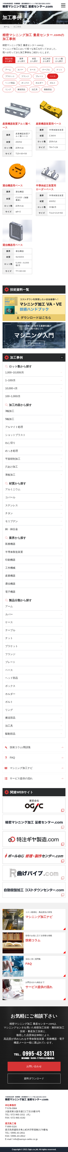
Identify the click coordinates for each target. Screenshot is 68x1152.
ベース (9, 670)
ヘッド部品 (11, 678)
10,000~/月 (11, 388)
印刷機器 (10, 559)
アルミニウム (12, 489)
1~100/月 (10, 380)
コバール (10, 497)
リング (9, 709)
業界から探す (17, 537)
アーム (9, 606)
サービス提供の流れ (21, 778)
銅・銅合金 (11, 529)
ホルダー (10, 694)
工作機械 (10, 567)
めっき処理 (11, 450)
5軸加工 (9, 419)
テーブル (10, 630)
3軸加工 (9, 411)
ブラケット (11, 646)
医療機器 (10, 544)
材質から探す (17, 483)
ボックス (10, 686)
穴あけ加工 (11, 466)
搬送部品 (10, 717)
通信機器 (10, 583)
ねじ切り (10, 442)
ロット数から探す (20, 366)
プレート (10, 662)
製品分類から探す (20, 600)
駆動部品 (10, 733)
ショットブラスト (15, 435)
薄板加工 (10, 474)
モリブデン (11, 521)
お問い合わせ (34, 1066)
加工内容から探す (20, 405)
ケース (9, 622)
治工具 (9, 725)
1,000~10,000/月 (14, 372)
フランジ (10, 654)
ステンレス (11, 505)
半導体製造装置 (14, 552)
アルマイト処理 (14, 427)
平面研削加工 (12, 458)
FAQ (12, 757)
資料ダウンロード (34, 1078)
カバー (9, 614)
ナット (9, 638)
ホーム (6, 27)
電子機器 (10, 591)
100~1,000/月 (12, 396)
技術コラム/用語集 (20, 747)
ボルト (9, 701)
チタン (9, 513)
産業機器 (10, 575)
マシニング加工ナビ (21, 768)
